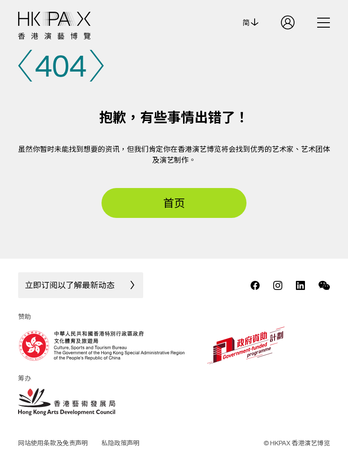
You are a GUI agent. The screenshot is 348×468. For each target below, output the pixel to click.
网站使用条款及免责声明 (53, 443)
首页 (174, 203)
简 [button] (246, 22)
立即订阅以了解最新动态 (70, 285)
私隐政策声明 (121, 443)
